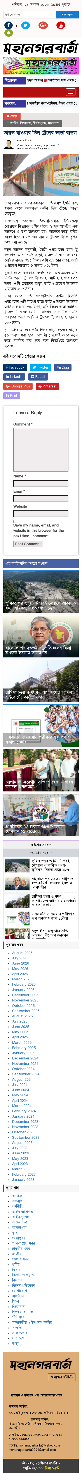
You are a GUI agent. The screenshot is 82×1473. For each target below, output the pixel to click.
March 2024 (21, 1106)
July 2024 (19, 1084)
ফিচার (16, 1270)
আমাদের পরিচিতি (62, 1377)
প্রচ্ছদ (13, 116)
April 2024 (20, 1100)
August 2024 (22, 1079)
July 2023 (19, 1148)
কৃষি (15, 1233)
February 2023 (24, 1174)
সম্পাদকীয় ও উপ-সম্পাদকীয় (32, 1322)
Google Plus (20, 386)
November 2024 (25, 1063)
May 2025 (20, 1032)
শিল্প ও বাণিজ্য (22, 1312)
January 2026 (23, 990)
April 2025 (20, 1037)
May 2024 (20, 1095)
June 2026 (20, 963)
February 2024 (24, 1111)
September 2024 (25, 1074)
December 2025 (25, 995)
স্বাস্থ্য (15, 1343)
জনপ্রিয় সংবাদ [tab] (41, 853)
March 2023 (21, 1169)
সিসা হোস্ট (52, 1468)
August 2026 (22, 953)
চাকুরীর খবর (21, 1248)
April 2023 (20, 1164)
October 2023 (23, 1132)
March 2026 (21, 979)
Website (20, 506)
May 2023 (20, 1158)
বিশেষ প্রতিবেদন (23, 1285)
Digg (65, 367)
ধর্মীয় (16, 1264)
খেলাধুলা (18, 1238)
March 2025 (21, 1042)
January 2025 (23, 1053)
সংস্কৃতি (17, 1328)
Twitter (42, 367)
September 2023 (25, 1137)
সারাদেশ (53, 123)
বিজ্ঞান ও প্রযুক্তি (23, 1275)
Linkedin (15, 377)
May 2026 (20, 969)
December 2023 (25, 1121)
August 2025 (22, 1016)
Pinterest (49, 386)
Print (13, 396)
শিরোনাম (25, 123)
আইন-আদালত (22, 1212)
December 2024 (25, 1058)
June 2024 (20, 1090)
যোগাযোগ (19, 1291)
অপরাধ (17, 1201)
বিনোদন (17, 1280)
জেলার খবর (20, 1259)
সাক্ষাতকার (20, 1333)
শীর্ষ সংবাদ (39, 123)
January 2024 (23, 1116)
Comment (23, 424)
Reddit (39, 377)
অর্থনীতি (17, 1206)
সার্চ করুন (67, 15)
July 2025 (19, 1021)
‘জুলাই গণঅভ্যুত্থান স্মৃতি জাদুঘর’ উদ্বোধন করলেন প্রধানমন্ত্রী (39, 784)
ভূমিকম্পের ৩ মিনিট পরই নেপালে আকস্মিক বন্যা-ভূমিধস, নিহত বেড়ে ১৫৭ (40, 606)
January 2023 (23, 1179)
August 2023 (22, 1142)
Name (19, 476)
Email (19, 491)
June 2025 (20, 1026)
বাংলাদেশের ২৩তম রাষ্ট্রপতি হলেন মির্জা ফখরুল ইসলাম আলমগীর (38, 650)
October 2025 (23, 1005)
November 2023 (25, 1127)
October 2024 (23, 1069)
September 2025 (25, 1011)
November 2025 (25, 1000)
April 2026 (20, 974)
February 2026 (24, 984)
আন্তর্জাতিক (20, 1222)
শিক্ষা (15, 1301)
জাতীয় (14, 123)
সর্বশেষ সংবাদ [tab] (41, 844)
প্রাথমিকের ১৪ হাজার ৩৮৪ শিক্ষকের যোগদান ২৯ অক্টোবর (35, 829)
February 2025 (24, 1048)
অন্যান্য (17, 1196)
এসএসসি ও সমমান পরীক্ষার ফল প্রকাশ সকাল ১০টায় (37, 740)
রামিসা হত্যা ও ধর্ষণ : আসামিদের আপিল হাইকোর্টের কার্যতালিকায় (38, 695)
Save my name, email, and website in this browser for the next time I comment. (38, 530)
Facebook (16, 367)
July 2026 (19, 958)
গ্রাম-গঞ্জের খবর (23, 1243)
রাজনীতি (18, 1296)
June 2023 (20, 1153)
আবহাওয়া (19, 1227)
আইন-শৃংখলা (21, 1217)
